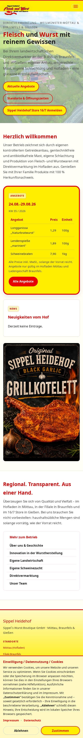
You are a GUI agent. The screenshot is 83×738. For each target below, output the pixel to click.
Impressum (11, 720)
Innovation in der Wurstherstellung (36, 553)
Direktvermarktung (24, 576)
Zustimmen (60, 731)
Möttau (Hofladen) (14, 647)
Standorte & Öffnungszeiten (28, 98)
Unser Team (18, 583)
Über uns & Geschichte (26, 545)
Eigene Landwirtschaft (26, 560)
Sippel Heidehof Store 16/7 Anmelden (34, 110)
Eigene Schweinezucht (26, 568)
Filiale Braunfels (12, 654)
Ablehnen (21, 731)
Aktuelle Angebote (21, 86)
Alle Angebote (23, 281)
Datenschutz (32, 720)
